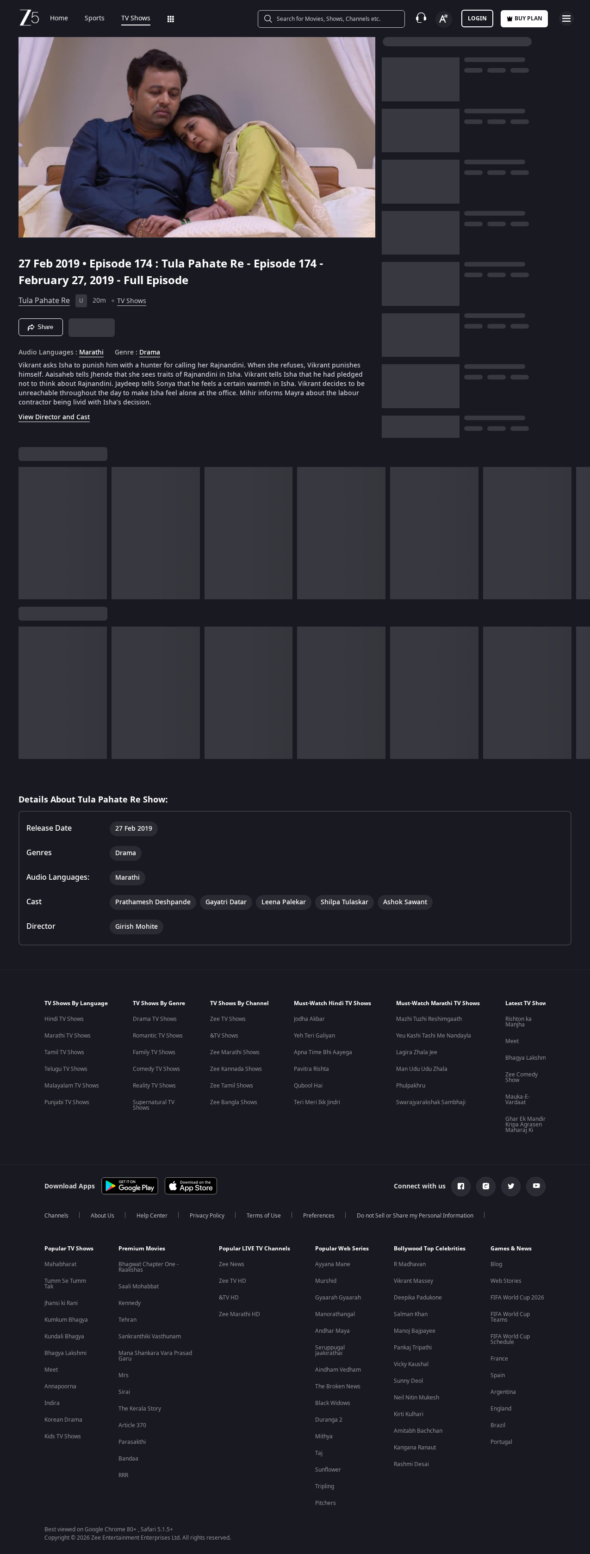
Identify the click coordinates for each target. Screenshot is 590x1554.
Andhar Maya (332, 1331)
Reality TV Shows (154, 1086)
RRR (123, 1475)
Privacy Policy (207, 1216)
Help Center (152, 1216)
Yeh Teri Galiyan (314, 1036)
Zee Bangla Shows (233, 1102)
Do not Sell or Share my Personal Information (415, 1216)
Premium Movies (141, 1248)
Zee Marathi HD (239, 1314)
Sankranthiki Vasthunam (149, 1336)
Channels (56, 1216)
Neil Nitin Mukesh (416, 1397)
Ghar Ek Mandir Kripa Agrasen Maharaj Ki (525, 1124)
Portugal (501, 1442)
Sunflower (328, 1470)
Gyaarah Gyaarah (338, 1297)
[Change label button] (443, 19)
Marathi (91, 352)
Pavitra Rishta (311, 1069)
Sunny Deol (408, 1381)
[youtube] (536, 1186)
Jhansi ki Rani (61, 1303)
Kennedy (129, 1303)
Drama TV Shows (155, 1019)
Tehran (127, 1320)
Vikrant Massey (413, 1281)
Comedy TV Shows (156, 1069)
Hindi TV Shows (64, 1019)
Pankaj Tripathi (413, 1347)
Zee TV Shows (228, 1019)
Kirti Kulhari (408, 1414)
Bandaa (128, 1459)
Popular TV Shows (68, 1248)
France (499, 1359)
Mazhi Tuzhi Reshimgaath (429, 1019)
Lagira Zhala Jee (416, 1052)
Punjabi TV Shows (66, 1102)
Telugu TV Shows (65, 1069)
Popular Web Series (342, 1248)
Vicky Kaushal (411, 1364)
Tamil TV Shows (64, 1052)
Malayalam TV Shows (71, 1086)
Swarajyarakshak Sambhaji (431, 1102)
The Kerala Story (139, 1409)
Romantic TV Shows (158, 1036)
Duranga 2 (328, 1420)
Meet (512, 1041)
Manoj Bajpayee (414, 1331)
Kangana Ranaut (415, 1447)
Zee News (231, 1264)
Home (59, 18)
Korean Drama (63, 1420)
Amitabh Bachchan (418, 1431)
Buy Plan (528, 18)
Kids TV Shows (62, 1436)
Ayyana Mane (332, 1264)
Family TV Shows (154, 1052)
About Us (102, 1216)
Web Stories (506, 1281)
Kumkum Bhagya (66, 1320)
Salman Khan (411, 1314)
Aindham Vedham (338, 1370)
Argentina (503, 1392)
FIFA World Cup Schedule (510, 1339)
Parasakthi (132, 1442)
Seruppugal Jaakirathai (330, 1350)
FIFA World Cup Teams (510, 1317)
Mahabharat (60, 1264)
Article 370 (132, 1425)
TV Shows (135, 18)
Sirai (124, 1392)
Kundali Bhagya (64, 1336)
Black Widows (332, 1403)
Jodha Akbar (309, 1019)
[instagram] (486, 1186)
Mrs (123, 1375)
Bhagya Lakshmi (526, 1058)
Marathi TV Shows (67, 1036)
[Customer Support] (421, 18)
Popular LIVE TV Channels (254, 1248)
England (501, 1409)
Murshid (325, 1281)
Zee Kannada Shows (236, 1069)
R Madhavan (410, 1264)
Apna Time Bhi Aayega (323, 1052)
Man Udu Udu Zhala (421, 1069)
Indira (52, 1403)
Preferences (319, 1216)
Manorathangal (335, 1314)
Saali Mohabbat (138, 1286)
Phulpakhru (410, 1086)
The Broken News (337, 1386)
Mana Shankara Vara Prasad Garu (155, 1356)
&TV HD (229, 1297)
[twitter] (511, 1186)
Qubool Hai (308, 1086)
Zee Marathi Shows (235, 1052)
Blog (496, 1264)
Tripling (324, 1486)
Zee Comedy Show (521, 1077)
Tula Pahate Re (44, 300)
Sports (95, 18)
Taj (319, 1453)
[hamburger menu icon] (566, 18)
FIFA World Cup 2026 (517, 1297)
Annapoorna (60, 1386)
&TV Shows (224, 1036)
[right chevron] (580, 533)
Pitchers (325, 1503)
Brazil (498, 1425)
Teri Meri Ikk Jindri (317, 1102)
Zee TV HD (232, 1281)
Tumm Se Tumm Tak (65, 1284)
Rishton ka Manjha (518, 1022)
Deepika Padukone (418, 1297)
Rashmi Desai (411, 1464)
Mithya (324, 1436)
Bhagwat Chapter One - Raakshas (148, 1267)
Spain (498, 1375)
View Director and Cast (54, 417)
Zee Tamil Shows (231, 1086)
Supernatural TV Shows (153, 1105)
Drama (149, 352)
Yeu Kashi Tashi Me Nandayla (433, 1036)
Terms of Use (264, 1216)
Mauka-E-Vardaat (517, 1099)
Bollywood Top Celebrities (430, 1248)
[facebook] (461, 1186)
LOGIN (477, 18)
